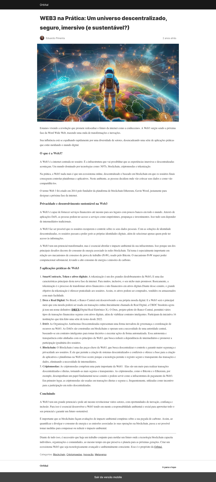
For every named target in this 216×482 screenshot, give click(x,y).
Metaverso (100, 454)
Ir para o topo (169, 467)
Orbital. (158, 446)
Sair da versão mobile (108, 477)
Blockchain (59, 454)
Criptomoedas (74, 454)
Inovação (88, 454)
